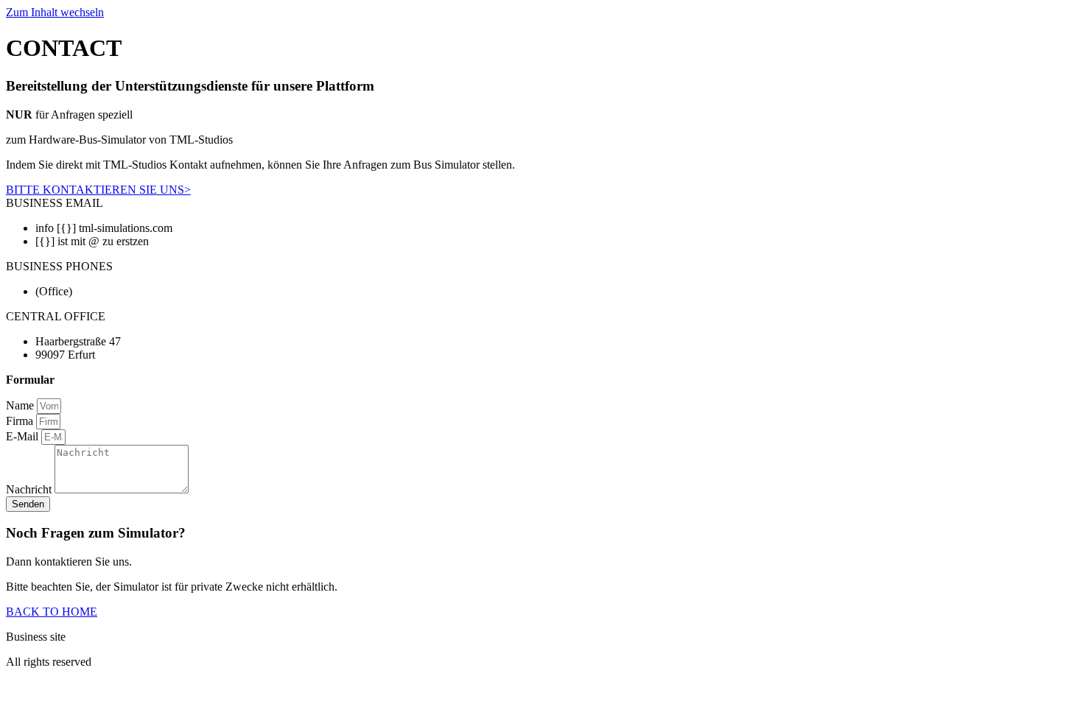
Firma (21, 421)
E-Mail (23, 436)
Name (21, 405)
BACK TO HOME (51, 611)
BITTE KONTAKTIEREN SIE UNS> (98, 189)
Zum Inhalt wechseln (55, 12)
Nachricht (30, 489)
